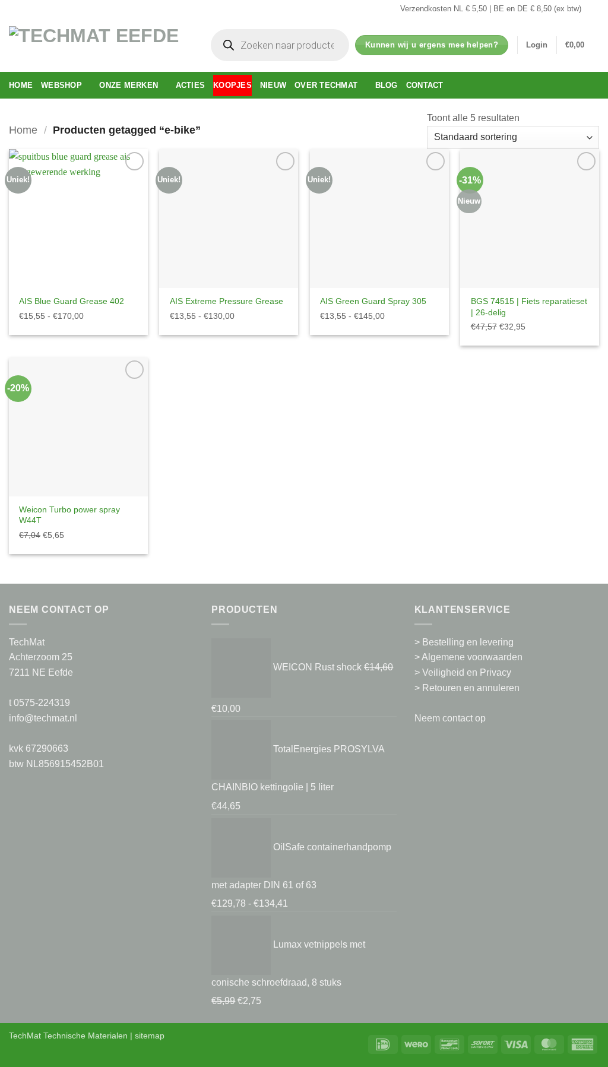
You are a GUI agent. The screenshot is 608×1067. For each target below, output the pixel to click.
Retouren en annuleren (471, 688)
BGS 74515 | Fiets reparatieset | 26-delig (529, 306)
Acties (190, 85)
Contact (425, 85)
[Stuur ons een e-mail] (593, 9)
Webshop (61, 85)
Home (21, 85)
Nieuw (273, 85)
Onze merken (128, 85)
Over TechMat (325, 85)
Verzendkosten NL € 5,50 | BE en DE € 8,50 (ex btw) (490, 8)
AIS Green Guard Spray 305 (373, 301)
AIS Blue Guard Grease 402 (71, 301)
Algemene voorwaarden (472, 657)
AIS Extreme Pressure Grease (226, 301)
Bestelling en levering (468, 642)
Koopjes (232, 85)
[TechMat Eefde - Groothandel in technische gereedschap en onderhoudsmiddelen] (98, 45)
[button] (536, 45)
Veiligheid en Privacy (466, 672)
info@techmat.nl (43, 718)
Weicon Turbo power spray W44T (69, 515)
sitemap (149, 1035)
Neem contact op (450, 718)
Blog (386, 85)
